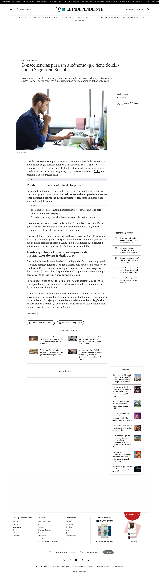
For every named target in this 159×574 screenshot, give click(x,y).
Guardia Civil (42, 535)
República (55, 1)
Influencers (93, 1)
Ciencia (55, 17)
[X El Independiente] (64, 560)
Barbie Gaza (100, 1)
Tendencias (88, 17)
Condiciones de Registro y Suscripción (83, 566)
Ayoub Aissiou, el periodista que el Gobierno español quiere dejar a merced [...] (130, 270)
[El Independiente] (79, 9)
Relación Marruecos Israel (43, 1)
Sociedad (63, 17)
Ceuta (23, 1)
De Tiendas (140, 17)
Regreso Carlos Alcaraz (133, 1)
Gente (70, 17)
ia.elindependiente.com (104, 541)
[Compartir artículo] (118, 103)
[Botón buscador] (148, 9)
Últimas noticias (16, 1)
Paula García (122, 94)
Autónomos (32, 313)
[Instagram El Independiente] (82, 560)
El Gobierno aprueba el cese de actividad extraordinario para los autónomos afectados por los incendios (51, 340)
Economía (33, 17)
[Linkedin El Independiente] (88, 560)
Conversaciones (128, 17)
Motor (117, 17)
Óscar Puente (30, 1)
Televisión (99, 17)
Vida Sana (109, 17)
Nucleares (76, 1)
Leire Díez (41, 538)
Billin (97, 171)
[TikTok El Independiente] (95, 561)
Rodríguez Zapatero (44, 530)
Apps (67, 530)
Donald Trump (84, 1)
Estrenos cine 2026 (111, 1)
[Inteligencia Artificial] (104, 537)
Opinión (17, 17)
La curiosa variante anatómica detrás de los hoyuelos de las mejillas (128, 250)
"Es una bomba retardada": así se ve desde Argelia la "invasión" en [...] (129, 260)
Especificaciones (71, 535)
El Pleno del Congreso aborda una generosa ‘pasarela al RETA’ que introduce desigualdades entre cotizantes (51, 353)
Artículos (79, 20)
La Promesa (121, 1)
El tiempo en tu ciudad (25, 9)
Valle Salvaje (145, 1)
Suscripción (69, 524)
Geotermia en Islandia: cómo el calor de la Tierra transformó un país (129, 240)
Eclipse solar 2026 (44, 521)
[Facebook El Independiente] (70, 560)
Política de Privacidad (42, 566)
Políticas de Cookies (103, 566)
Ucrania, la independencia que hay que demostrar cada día (129, 280)
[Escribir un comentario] (136, 103)
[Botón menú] (11, 10)
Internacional (44, 17)
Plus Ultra (41, 527)
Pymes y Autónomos (29, 60)
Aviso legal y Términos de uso (60, 566)
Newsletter (69, 527)
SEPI (39, 524)
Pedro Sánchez (42, 533)
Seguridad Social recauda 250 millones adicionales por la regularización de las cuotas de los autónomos (90, 340)
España (24, 17)
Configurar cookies (117, 566)
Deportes (79, 17)
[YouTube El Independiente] (76, 560)
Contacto (68, 521)
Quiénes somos (70, 533)
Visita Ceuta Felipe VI (65, 1)
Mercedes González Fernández (48, 541)
